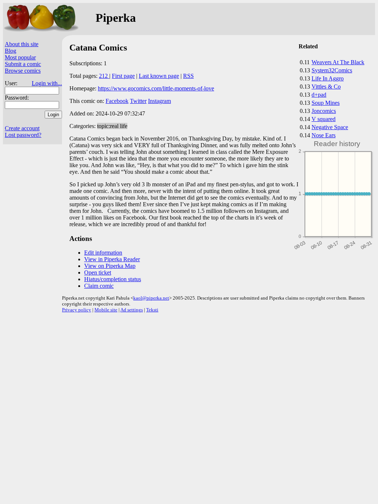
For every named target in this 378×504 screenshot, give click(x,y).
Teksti (152, 310)
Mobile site (105, 310)
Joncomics (324, 111)
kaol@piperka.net (151, 298)
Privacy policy (76, 310)
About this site (21, 44)
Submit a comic (23, 64)
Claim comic (99, 286)
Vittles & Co (326, 86)
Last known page (159, 76)
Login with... (47, 83)
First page (123, 76)
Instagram (159, 101)
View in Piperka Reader (112, 259)
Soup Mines (326, 103)
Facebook (117, 101)
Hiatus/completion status (112, 279)
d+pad (319, 95)
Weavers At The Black (338, 62)
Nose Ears (324, 135)
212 (104, 76)
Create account (22, 128)
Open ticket (97, 272)
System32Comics (332, 70)
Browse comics (23, 71)
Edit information (103, 252)
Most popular (20, 57)
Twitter (138, 101)
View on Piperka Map (109, 266)
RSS (188, 76)
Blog (10, 51)
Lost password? (23, 135)
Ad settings (131, 310)
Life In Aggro (328, 78)
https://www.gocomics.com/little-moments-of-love (156, 88)
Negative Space (330, 127)
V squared (324, 119)
